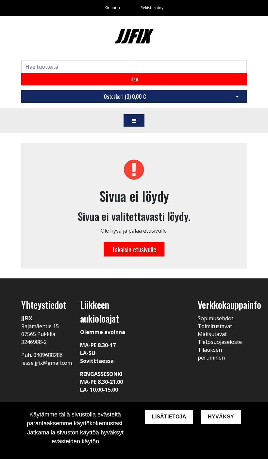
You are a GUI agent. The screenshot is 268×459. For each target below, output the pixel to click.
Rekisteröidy (152, 7)
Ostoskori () (125, 96)
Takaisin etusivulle (134, 249)
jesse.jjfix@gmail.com (46, 362)
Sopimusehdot (215, 318)
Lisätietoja (169, 416)
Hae (134, 79)
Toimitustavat (215, 326)
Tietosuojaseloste (220, 341)
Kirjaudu (113, 7)
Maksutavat (212, 334)
